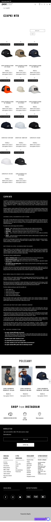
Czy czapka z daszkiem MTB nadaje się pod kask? (14, 332)
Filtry (33, 33)
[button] (37, 30)
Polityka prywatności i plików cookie (29, 463)
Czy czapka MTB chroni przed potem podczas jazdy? (15, 340)
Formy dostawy (6, 465)
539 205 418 (40, 470)
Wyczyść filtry (32, 37)
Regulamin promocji (29, 468)
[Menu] (49, 4)
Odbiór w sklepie (6, 469)
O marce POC (18, 464)
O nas (17, 462)
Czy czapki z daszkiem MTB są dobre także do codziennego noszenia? (18, 344)
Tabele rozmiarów (6, 473)
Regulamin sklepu (30, 460)
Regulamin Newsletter (29, 471)
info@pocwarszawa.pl (42, 474)
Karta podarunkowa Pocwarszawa (19, 470)
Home (4, 8)
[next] (50, 381)
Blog (16, 468)
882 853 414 (40, 465)
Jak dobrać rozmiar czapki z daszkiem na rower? (14, 338)
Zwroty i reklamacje (7, 471)
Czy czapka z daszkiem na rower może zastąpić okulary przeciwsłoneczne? (19, 342)
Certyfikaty (29, 474)
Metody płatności (6, 467)
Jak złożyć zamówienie (5, 462)
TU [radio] (6, 41)
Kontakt (17, 466)
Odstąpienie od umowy (31, 476)
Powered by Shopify (25, 514)
